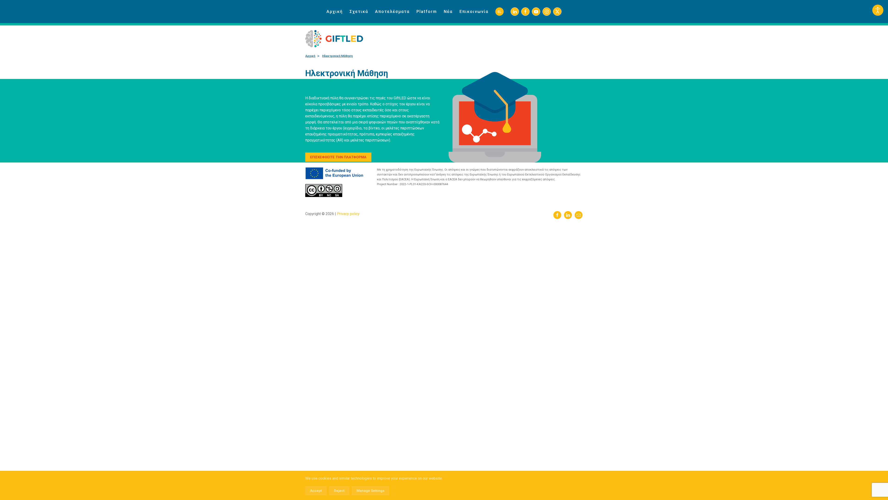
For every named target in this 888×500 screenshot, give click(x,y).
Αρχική (335, 11)
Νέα (448, 11)
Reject (339, 491)
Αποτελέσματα (392, 11)
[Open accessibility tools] (877, 10)
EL (499, 12)
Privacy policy (348, 214)
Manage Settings (370, 491)
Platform (426, 11)
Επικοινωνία (473, 11)
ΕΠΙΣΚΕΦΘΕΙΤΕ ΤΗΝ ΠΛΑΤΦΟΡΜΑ (338, 157)
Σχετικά (359, 11)
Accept (316, 491)
